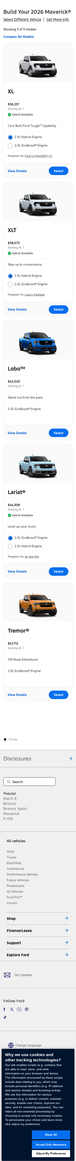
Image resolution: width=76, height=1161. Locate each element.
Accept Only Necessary (51, 1144)
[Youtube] (19, 1009)
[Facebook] (5, 1009)
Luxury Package (35, 294)
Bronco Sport (15, 808)
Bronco (9, 803)
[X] (12, 1009)
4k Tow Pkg (32, 556)
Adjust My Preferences (51, 1153)
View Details (17, 171)
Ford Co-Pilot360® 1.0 (38, 156)
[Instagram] (26, 1009)
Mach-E (10, 798)
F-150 (8, 818)
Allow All (51, 1134)
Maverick (11, 813)
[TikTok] (5, 1017)
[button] (38, 918)
